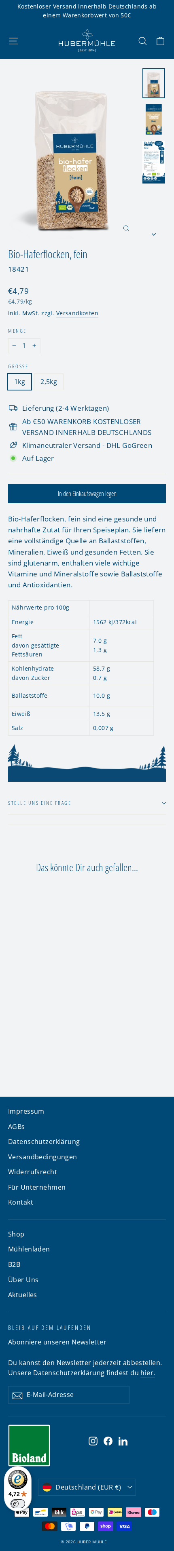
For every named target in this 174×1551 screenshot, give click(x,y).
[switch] (18, 1503)
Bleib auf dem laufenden (49, 1327)
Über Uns (23, 1279)
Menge (17, 331)
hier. (147, 1372)
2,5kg (48, 381)
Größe (18, 366)
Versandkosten (77, 313)
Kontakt (20, 1202)
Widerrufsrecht (32, 1171)
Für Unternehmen (37, 1187)
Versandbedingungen (42, 1156)
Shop (16, 1234)
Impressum (26, 1111)
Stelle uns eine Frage (40, 802)
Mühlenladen (29, 1249)
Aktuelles (22, 1294)
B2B (14, 1264)
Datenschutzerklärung (44, 1141)
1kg (19, 381)
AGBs (16, 1126)
